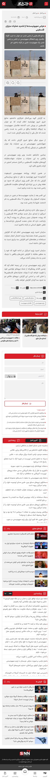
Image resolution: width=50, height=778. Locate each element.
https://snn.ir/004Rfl (36, 288)
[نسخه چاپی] (5, 21)
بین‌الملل (42, 13)
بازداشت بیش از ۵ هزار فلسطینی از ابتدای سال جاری (35, 337)
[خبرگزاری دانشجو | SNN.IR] (25, 4)
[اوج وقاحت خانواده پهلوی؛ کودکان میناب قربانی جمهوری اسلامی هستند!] (41, 555)
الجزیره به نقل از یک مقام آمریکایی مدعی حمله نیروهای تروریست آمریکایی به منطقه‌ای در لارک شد (26, 472)
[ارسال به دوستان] (14, 21)
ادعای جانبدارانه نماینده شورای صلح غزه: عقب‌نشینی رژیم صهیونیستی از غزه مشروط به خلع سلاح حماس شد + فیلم (25, 640)
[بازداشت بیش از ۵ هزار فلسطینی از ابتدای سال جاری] (35, 326)
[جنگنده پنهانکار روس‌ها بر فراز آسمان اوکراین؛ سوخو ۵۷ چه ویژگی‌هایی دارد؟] (41, 740)
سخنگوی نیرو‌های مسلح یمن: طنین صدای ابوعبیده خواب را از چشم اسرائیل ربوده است (25, 506)
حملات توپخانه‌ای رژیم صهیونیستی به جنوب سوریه (28, 466)
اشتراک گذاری (38, 292)
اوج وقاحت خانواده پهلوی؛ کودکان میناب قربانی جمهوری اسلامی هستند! (18, 554)
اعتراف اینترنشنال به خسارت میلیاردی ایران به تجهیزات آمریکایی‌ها (19, 545)
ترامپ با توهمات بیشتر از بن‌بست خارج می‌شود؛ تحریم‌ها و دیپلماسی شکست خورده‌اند (18, 583)
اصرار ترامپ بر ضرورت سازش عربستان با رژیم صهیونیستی (26, 661)
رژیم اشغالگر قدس (16, 298)
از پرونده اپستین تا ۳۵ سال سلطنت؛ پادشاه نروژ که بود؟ (18, 707)
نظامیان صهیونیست (26, 303)
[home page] (25, 771)
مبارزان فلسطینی (29, 298)
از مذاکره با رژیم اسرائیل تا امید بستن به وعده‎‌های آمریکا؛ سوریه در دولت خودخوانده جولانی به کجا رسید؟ (19, 718)
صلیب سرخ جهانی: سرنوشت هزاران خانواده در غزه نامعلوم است (26, 491)
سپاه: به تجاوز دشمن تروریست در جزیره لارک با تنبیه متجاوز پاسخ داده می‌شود (25, 460)
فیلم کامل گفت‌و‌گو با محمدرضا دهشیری (20, 534)
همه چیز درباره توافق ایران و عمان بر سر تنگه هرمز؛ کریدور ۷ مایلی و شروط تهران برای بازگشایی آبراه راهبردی (25, 600)
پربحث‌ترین (12, 440)
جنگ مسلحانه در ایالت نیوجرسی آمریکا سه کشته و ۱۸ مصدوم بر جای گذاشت (24, 499)
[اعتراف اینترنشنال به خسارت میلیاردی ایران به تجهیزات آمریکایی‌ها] (41, 545)
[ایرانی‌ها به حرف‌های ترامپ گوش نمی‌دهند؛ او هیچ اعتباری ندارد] (41, 564)
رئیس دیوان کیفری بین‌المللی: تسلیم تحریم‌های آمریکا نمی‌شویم (27, 667)
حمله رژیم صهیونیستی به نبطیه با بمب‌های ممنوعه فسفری (25, 478)
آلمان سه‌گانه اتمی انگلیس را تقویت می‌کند (31, 656)
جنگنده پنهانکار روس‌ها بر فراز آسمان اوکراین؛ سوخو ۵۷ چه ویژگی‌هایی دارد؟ (25, 618)
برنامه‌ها (35, 776)
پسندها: (13, 288)
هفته (10, 593)
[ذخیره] (10, 21)
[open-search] (4, 4)
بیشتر (7, 529)
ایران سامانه (21, 766)
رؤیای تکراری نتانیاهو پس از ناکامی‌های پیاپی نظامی (28, 450)
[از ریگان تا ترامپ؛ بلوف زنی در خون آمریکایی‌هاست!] (41, 689)
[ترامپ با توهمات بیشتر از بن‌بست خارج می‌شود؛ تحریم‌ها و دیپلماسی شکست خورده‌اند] (41, 583)
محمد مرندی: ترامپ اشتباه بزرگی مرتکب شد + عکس (27, 454)
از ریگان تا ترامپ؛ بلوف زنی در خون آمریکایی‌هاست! (22, 689)
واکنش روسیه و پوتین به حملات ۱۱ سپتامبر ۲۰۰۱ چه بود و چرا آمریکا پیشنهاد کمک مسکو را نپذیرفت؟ (24, 514)
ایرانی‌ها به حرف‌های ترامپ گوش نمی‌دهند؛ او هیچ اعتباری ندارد (18, 564)
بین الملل (35, 13)
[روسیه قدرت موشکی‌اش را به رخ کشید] (41, 573)
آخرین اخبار (33, 440)
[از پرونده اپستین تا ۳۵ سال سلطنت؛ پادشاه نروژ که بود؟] (41, 708)
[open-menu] (46, 4)
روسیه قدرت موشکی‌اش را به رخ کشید (20, 571)
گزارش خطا (22, 288)
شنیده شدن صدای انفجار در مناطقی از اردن (31, 445)
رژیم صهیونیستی (39, 303)
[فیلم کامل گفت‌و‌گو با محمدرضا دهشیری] (41, 536)
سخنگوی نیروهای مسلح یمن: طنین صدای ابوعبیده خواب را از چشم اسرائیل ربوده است (25, 484)
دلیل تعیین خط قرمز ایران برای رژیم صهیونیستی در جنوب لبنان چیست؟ (26, 521)
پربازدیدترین (15, 776)
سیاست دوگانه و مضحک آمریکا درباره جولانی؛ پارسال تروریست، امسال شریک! (18, 698)
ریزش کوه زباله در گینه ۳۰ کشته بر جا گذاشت (30, 624)
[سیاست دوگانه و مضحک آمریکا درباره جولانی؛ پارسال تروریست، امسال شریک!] (41, 698)
